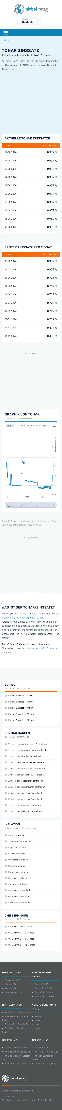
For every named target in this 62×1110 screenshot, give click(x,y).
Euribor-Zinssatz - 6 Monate (21, 714)
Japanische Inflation (18, 884)
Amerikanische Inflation (19, 841)
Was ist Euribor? (12, 980)
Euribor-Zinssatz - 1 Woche (20, 696)
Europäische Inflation (18, 872)
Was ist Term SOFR (43, 988)
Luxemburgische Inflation (20, 890)
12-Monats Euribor (13, 992)
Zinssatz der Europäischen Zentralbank (26, 768)
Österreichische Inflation (19, 896)
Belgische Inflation (17, 847)
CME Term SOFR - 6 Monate (21, 939)
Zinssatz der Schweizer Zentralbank (25, 805)
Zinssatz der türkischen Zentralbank (25, 811)
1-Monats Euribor (13, 984)
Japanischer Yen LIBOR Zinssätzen (39, 648)
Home (7, 40)
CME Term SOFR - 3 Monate (21, 933)
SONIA (37, 1029)
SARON (37, 1016)
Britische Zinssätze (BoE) (16, 1024)
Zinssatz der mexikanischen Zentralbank (27, 787)
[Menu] (6, 32)
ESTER (37, 1020)
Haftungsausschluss (11, 1091)
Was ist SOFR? (41, 984)
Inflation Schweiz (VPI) (15, 1063)
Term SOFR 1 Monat (43, 992)
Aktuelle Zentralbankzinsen (17, 1012)
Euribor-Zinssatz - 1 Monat (20, 702)
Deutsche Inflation (17, 866)
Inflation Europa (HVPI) (45, 1063)
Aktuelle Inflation (42, 1047)
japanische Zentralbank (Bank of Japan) (23, 617)
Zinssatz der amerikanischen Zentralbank (27, 744)
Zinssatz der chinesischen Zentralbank (26, 762)
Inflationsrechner (16, 835)
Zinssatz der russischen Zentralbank (25, 799)
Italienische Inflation (17, 878)
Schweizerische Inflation (19, 902)
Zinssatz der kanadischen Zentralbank (26, 781)
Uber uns (28, 1091)
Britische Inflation (16, 854)
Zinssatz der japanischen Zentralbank (26, 775)
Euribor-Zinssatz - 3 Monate (21, 708)
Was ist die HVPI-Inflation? (46, 1052)
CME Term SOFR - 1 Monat (20, 926)
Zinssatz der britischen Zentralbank (24, 756)
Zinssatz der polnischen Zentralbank (25, 793)
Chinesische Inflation (18, 860)
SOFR (37, 1024)
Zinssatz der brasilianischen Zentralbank (27, 750)
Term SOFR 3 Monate (44, 996)
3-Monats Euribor (13, 988)
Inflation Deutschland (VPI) (17, 1052)
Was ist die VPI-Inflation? (16, 1047)
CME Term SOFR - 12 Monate (21, 945)
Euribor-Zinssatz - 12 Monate (21, 720)
